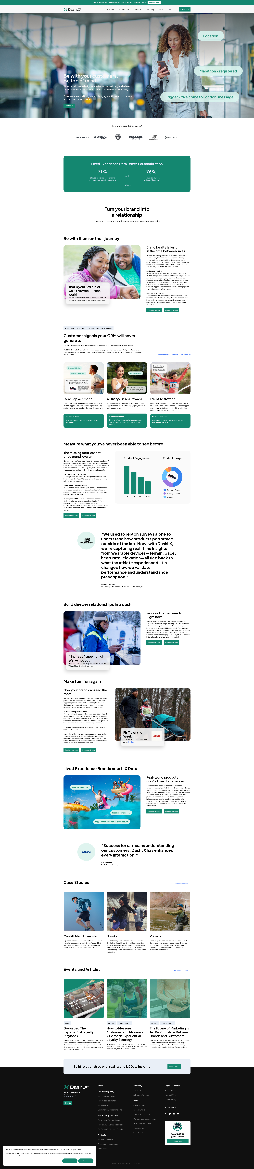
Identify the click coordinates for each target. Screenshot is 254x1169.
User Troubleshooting (142, 1123)
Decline (85, 1161)
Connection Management (108, 1144)
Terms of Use (170, 1095)
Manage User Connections (144, 1119)
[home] (72, 9)
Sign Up (68, 1103)
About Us (137, 1090)
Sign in (171, 9)
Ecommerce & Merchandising (110, 1110)
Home (100, 1086)
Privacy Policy (171, 1090)
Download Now (154, 2)
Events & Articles (140, 1110)
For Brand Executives (106, 1096)
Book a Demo (174, 1066)
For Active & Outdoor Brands (109, 1120)
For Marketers (103, 1105)
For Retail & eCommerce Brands (111, 1125)
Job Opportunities (141, 1095)
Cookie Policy (170, 1099)
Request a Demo (171, 310)
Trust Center (138, 1128)
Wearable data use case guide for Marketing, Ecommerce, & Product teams (119, 2)
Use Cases (102, 1148)
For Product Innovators (107, 1101)
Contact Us (184, 9)
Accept (69, 1161)
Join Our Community (141, 1114)
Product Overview (105, 1139)
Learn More (178, 1141)
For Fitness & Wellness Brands (110, 1129)
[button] (110, 9)
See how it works (154, 310)
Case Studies (139, 1105)
